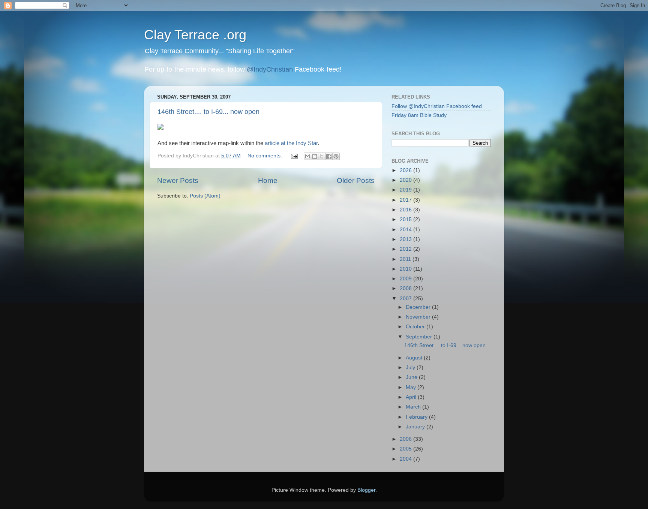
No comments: (266, 156)
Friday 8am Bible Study (419, 115)
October (416, 326)
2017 (406, 200)
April (412, 397)
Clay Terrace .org (195, 34)
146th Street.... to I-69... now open (209, 111)
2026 (406, 170)
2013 (406, 239)
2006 (406, 439)
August (415, 358)
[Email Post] (293, 156)
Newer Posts (177, 180)
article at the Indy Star (291, 143)
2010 (406, 269)
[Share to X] (322, 156)
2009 (406, 278)
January (416, 427)
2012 (406, 249)
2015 (406, 219)
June (412, 377)
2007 (406, 298)
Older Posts (356, 180)
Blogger (366, 490)
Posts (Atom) (205, 196)
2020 (406, 180)
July (411, 367)
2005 (406, 449)
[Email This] (307, 156)
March (414, 407)
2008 (406, 288)
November (419, 317)
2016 (406, 210)
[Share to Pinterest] (336, 156)
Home (268, 180)
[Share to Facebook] (329, 156)
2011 (406, 259)
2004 (406, 459)
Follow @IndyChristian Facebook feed (437, 106)
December (419, 307)
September (420, 337)
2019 (406, 190)
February (417, 417)
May (411, 387)
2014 (406, 229)
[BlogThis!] (314, 156)
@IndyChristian (270, 69)
